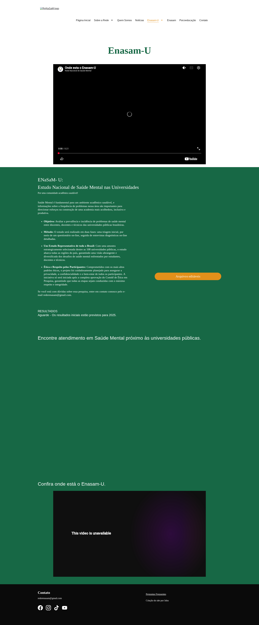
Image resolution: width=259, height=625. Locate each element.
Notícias (139, 20)
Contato (203, 20)
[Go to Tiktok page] (58, 607)
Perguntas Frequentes (156, 594)
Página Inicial (83, 20)
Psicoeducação (187, 20)
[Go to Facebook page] (42, 607)
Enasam (171, 20)
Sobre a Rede (101, 20)
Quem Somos (124, 20)
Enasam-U (153, 20)
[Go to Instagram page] (50, 607)
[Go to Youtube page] (64, 607)
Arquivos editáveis (188, 276)
